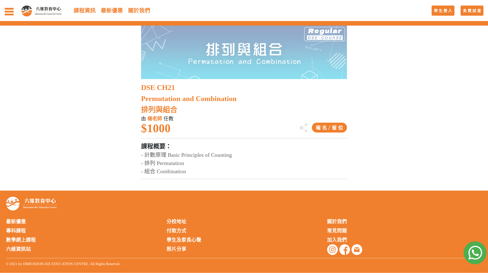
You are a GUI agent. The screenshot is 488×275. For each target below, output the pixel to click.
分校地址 (176, 221)
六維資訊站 (18, 249)
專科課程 (16, 231)
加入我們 (337, 240)
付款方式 (176, 231)
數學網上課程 (21, 240)
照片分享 (176, 249)
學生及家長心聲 (184, 240)
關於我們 (337, 221)
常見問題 (337, 231)
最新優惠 (16, 221)
